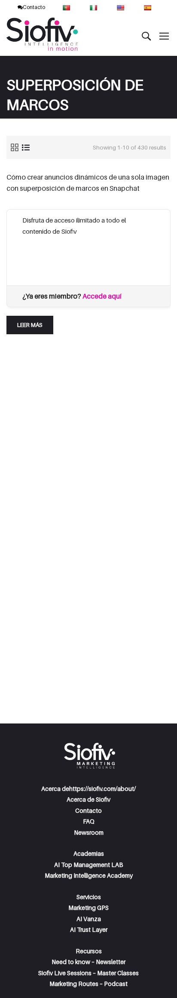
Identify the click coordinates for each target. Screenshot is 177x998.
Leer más (35, 322)
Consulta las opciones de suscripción (74, 253)
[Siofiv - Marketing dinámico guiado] (42, 36)
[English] (121, 7)
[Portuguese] (67, 7)
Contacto (34, 7)
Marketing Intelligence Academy (89, 875)
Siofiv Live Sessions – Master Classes (88, 973)
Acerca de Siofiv (88, 799)
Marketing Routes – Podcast (88, 983)
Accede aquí (102, 296)
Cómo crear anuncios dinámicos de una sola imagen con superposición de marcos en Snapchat (87, 182)
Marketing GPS (88, 907)
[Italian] (94, 7)
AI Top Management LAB (88, 864)
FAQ (89, 821)
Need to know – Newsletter (88, 961)
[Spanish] (148, 7)
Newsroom (89, 832)
